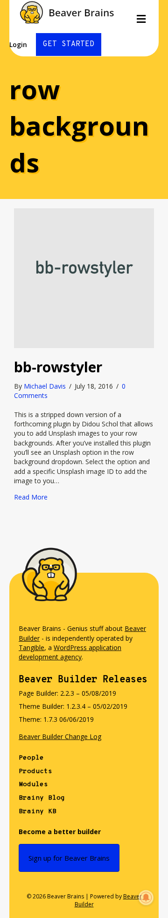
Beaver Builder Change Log (60, 736)
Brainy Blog (42, 798)
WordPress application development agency (70, 652)
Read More (31, 497)
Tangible (31, 647)
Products (35, 771)
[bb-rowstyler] (84, 277)
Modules (33, 784)
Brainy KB (37, 811)
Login (18, 44)
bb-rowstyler (58, 367)
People (31, 758)
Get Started (68, 44)
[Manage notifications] (146, 897)
